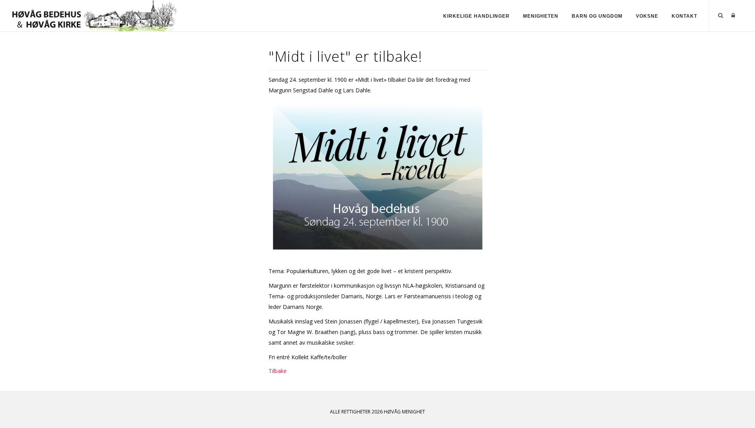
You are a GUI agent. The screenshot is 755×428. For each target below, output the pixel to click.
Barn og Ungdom (597, 16)
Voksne (647, 16)
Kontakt (684, 16)
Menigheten (540, 16)
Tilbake (278, 371)
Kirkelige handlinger (476, 16)
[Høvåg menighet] (94, 15)
